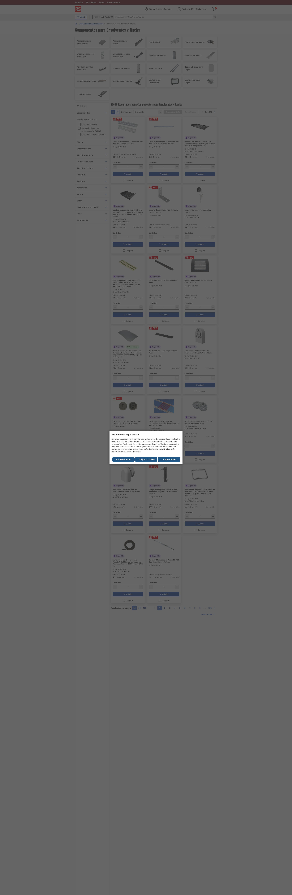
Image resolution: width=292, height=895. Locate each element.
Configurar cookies (146, 459)
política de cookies (134, 451)
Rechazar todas (123, 459)
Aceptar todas (169, 459)
